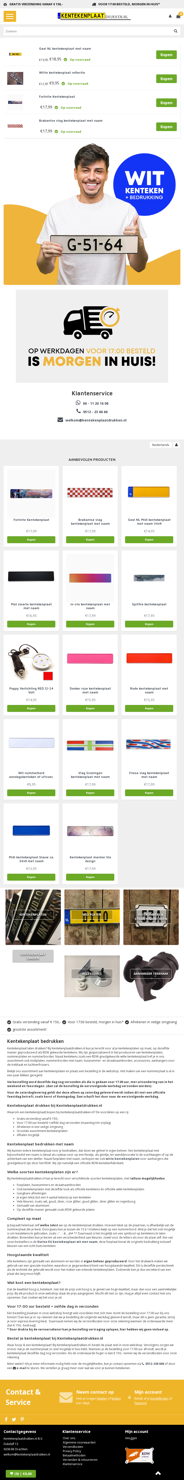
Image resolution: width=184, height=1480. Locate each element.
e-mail (21, 1368)
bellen (116, 1398)
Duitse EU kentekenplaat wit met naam (67, 1242)
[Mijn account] (170, 16)
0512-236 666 (154, 1364)
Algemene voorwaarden (79, 1442)
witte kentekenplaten (122, 1159)
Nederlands (160, 445)
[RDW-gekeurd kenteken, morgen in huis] (94, 16)
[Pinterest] (23, 1419)
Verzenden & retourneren (80, 1460)
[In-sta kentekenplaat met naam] (90, 578)
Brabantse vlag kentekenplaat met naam (71, 120)
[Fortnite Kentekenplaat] (15, 101)
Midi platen (91, 915)
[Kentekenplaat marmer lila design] (90, 831)
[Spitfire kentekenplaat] (149, 578)
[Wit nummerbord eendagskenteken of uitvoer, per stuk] (31, 747)
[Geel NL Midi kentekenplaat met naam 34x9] (149, 493)
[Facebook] (7, 1419)
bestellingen (159, 1398)
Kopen (166, 54)
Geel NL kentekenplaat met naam (65, 48)
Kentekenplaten (32, 915)
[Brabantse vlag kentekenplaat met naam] (15, 125)
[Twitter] (14, 1419)
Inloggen (131, 1438)
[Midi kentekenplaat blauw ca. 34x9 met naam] (31, 831)
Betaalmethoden (74, 1455)
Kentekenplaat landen (33, 956)
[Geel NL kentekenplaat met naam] (15, 53)
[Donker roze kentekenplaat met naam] (90, 662)
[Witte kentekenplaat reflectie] (15, 77)
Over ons (69, 1438)
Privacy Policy (72, 1451)
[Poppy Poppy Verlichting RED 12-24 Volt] (31, 662)
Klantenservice (72, 1464)
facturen (140, 1403)
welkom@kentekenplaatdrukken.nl (27, 1454)
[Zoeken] (175, 31)
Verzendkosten (73, 1447)
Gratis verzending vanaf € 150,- (36, 4)
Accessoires (92, 974)
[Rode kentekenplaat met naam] (149, 662)
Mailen (102, 1398)
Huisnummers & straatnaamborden (151, 917)
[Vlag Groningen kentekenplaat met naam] (90, 747)
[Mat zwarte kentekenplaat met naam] (31, 578)
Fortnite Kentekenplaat (57, 96)
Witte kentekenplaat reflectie (62, 72)
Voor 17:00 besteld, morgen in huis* (129, 4)
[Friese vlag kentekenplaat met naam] (149, 747)
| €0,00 (23, 1473)
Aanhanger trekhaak (151, 974)
